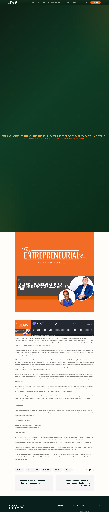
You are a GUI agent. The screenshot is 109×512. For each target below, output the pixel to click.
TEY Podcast (66, 2)
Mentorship (50, 2)
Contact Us (75, 2)
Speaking (58, 2)
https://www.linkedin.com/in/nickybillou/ (31, 425)
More (83, 2)
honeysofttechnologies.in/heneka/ (26, 449)
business (19, 469)
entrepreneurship (33, 469)
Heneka (30, 316)
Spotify (54, 447)
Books (43, 2)
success (68, 469)
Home (32, 2)
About (38, 2)
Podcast (31, 138)
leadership (46, 469)
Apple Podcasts (63, 447)
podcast (57, 469)
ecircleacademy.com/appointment (29, 427)
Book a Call (95, 2)
